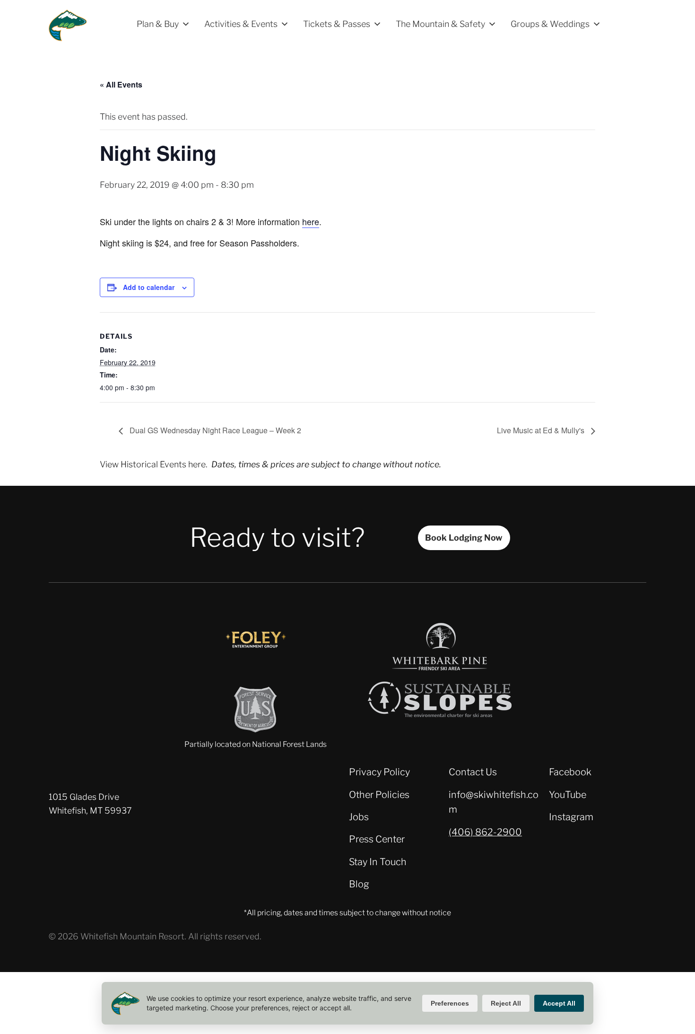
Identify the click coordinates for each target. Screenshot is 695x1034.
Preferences (450, 1003)
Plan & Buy (158, 24)
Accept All (559, 1003)
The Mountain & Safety (440, 24)
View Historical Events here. (154, 464)
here (310, 221)
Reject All (506, 1003)
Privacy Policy (379, 772)
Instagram (571, 817)
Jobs (359, 817)
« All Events (121, 84)
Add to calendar (148, 287)
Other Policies (379, 794)
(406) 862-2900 (485, 832)
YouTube (567, 794)
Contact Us (473, 772)
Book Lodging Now (464, 538)
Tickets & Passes (336, 24)
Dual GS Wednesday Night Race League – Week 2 (214, 430)
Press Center (377, 839)
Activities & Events (241, 24)
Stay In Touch (378, 862)
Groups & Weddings (550, 24)
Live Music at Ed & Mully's (541, 430)
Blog (359, 884)
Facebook (570, 772)
